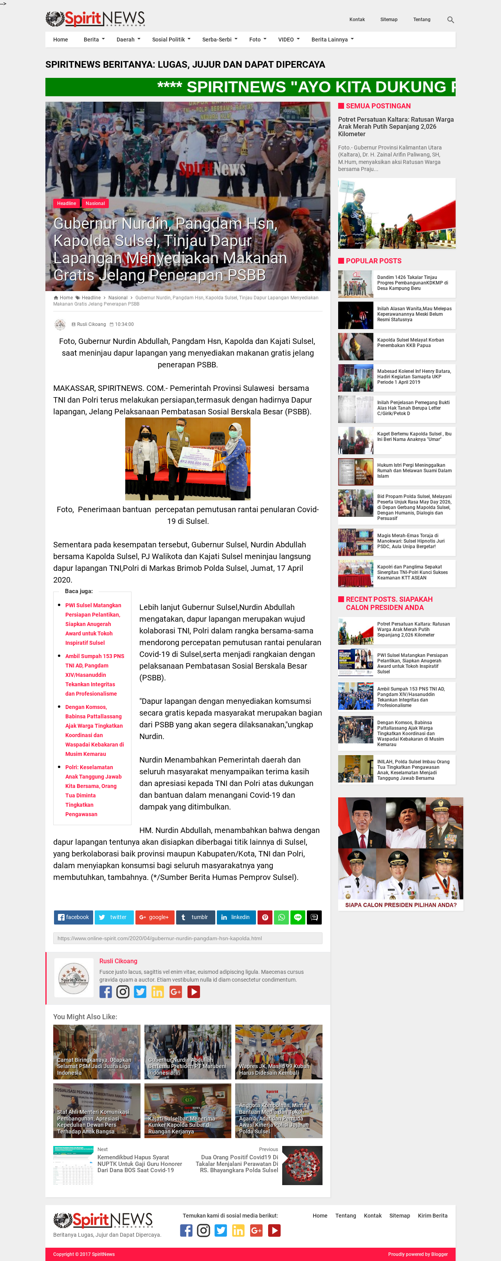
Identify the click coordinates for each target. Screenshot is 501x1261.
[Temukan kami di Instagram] (123, 992)
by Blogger (436, 1254)
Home (60, 39)
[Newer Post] (65, 1152)
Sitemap (389, 19)
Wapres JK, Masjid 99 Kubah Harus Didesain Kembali (274, 1069)
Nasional (95, 203)
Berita (91, 39)
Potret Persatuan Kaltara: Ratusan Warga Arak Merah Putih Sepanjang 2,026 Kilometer (396, 126)
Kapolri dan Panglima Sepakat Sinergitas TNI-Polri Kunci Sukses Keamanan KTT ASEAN (412, 572)
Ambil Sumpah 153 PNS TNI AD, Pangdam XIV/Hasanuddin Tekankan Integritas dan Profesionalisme (94, 675)
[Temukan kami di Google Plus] (175, 991)
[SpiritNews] (106, 19)
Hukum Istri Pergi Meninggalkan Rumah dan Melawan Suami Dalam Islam (414, 470)
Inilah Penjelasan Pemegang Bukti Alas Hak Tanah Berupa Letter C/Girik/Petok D (413, 408)
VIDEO (286, 39)
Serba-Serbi (217, 39)
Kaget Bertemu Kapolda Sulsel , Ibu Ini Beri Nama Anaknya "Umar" (414, 436)
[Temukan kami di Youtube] (193, 992)
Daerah (126, 39)
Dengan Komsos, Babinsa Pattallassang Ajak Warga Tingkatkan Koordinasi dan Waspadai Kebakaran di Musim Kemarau (410, 734)
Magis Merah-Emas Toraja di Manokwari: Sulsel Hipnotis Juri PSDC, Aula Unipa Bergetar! (411, 541)
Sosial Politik (168, 39)
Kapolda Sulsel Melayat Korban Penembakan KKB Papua (410, 342)
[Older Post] (311, 1152)
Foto (255, 39)
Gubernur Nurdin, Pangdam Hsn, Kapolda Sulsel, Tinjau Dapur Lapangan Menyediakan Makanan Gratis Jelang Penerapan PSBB (170, 249)
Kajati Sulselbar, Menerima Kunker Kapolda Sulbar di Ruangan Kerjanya (181, 1125)
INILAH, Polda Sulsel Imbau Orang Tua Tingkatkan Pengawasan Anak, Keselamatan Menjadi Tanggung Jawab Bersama (413, 770)
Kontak (357, 19)
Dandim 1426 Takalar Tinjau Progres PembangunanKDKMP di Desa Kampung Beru (412, 283)
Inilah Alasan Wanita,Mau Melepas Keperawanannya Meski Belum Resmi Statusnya (414, 314)
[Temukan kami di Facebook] (105, 992)
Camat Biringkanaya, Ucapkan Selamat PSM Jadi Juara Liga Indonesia (94, 1066)
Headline (66, 203)
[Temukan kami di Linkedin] (158, 992)
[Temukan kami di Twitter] (140, 992)
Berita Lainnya (330, 39)
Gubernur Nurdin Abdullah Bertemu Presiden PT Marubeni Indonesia (187, 1066)
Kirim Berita (433, 1215)
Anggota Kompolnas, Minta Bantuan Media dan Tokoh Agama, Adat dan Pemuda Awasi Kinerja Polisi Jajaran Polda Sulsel (274, 1118)
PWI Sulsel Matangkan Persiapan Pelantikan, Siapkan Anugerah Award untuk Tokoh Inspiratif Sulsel (93, 624)
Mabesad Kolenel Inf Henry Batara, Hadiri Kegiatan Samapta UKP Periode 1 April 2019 (414, 377)
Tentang (422, 19)
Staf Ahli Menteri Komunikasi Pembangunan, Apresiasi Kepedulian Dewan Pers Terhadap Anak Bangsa (93, 1122)
